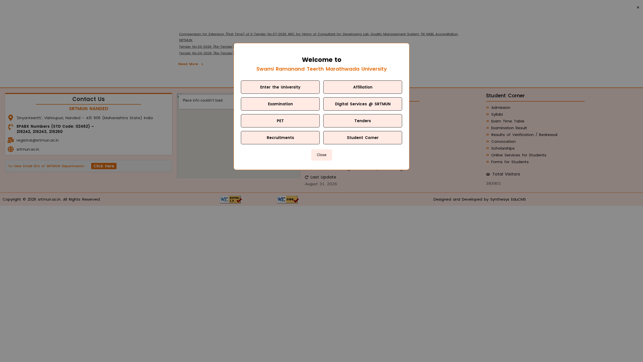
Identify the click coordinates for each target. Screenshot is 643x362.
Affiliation (362, 87)
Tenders (362, 120)
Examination (280, 104)
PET (280, 120)
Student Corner (363, 137)
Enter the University (280, 87)
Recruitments (280, 137)
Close (322, 154)
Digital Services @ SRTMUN (363, 104)
